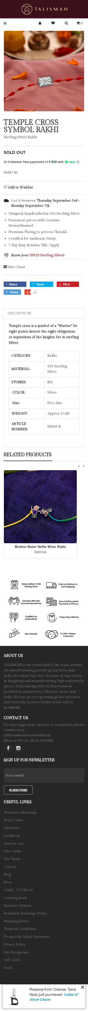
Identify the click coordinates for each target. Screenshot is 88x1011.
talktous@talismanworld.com (27, 735)
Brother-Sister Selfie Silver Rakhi (40, 547)
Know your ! (37, 255)
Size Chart (16, 267)
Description (19, 313)
